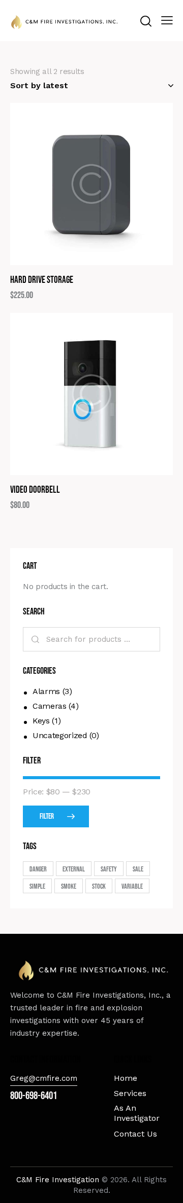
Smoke (68, 886)
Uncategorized (60, 735)
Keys (41, 720)
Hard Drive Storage (41, 280)
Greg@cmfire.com (43, 1078)
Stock (99, 886)
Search (34, 639)
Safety (109, 869)
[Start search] (145, 21)
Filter (47, 816)
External (74, 869)
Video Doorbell (35, 490)
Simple (37, 886)
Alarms (46, 691)
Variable (132, 886)
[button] (64, 184)
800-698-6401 (33, 1095)
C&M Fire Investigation (59, 1179)
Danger (38, 869)
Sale (138, 869)
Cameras (50, 706)
